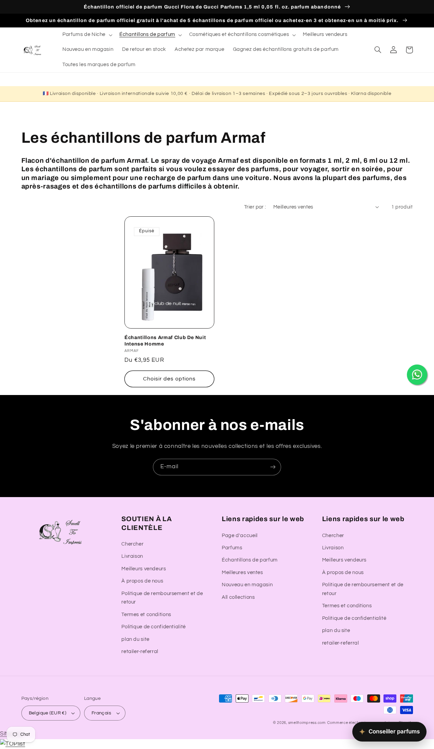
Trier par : (255, 207)
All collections (238, 597)
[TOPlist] (12, 744)
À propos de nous (142, 581)
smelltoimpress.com (307, 723)
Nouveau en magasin (247, 584)
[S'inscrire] (273, 467)
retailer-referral (139, 651)
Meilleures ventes (242, 572)
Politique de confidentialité (153, 626)
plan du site (135, 639)
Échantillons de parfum (250, 560)
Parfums (232, 547)
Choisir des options (169, 378)
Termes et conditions (146, 614)
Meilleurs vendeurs (143, 568)
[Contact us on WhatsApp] (417, 374)
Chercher (132, 544)
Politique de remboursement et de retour (162, 598)
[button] (86, 34)
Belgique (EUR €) (47, 713)
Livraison (132, 556)
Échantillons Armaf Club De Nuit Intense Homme (165, 340)
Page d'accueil (240, 535)
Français (101, 713)
